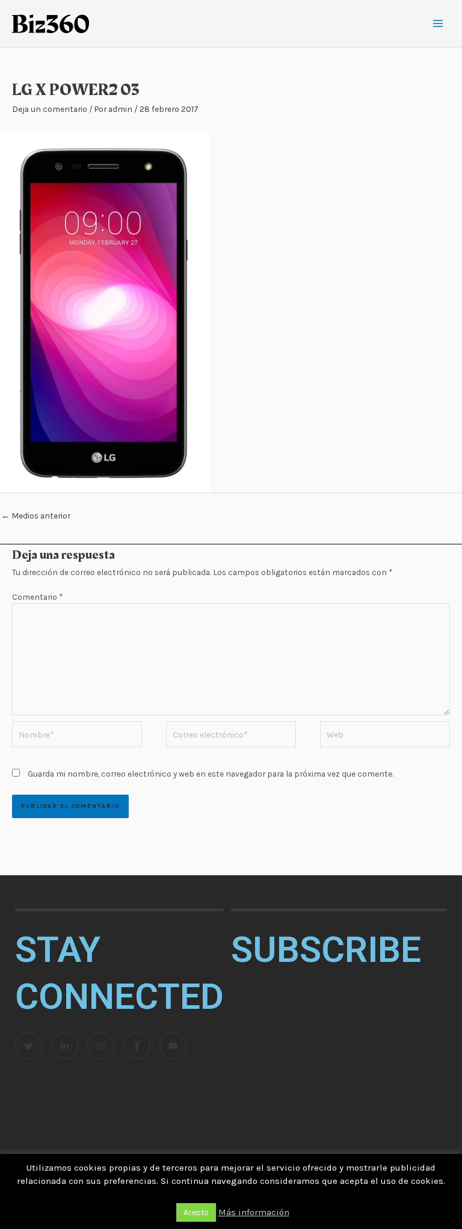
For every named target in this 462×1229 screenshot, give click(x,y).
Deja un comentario (49, 109)
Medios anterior (35, 515)
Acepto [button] (196, 1212)
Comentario (37, 597)
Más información (253, 1212)
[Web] (385, 736)
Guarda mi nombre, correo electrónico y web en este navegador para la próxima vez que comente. (210, 773)
